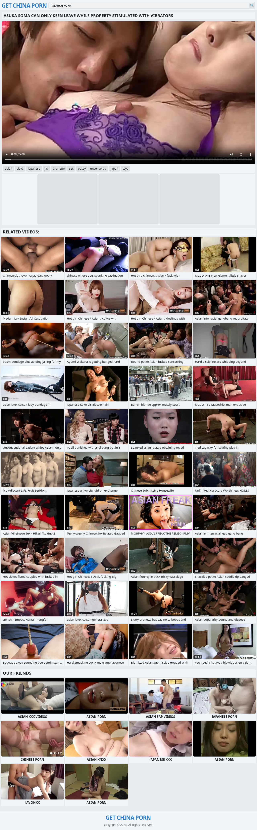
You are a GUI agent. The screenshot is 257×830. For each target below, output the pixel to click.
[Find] (252, 5)
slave (20, 168)
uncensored (98, 168)
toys (125, 168)
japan (114, 168)
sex (71, 168)
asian (8, 168)
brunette (59, 168)
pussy (82, 168)
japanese (34, 168)
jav (46, 168)
